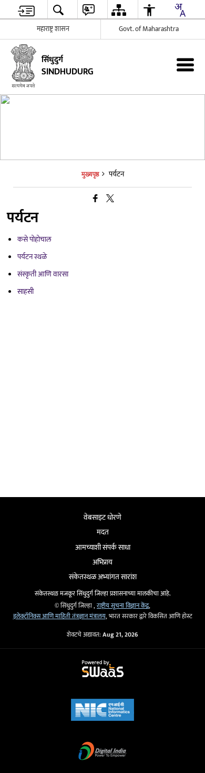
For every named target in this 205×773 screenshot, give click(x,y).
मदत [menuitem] (103, 532)
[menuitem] (26, 9)
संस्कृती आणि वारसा (42, 274)
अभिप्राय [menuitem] (102, 562)
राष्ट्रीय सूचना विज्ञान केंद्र (123, 606)
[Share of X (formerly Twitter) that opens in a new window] (110, 199)
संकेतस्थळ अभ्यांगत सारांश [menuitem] (103, 577)
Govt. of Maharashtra (149, 29)
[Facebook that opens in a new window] (95, 199)
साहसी (25, 291)
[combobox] (180, 10)
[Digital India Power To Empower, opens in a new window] (102, 752)
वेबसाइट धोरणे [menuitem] (102, 517)
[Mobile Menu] (185, 64)
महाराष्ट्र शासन (53, 29)
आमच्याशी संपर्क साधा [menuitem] (102, 547)
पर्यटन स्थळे (32, 257)
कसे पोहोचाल (34, 239)
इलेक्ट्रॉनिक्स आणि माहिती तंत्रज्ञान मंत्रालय (59, 616)
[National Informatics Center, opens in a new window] (102, 711)
